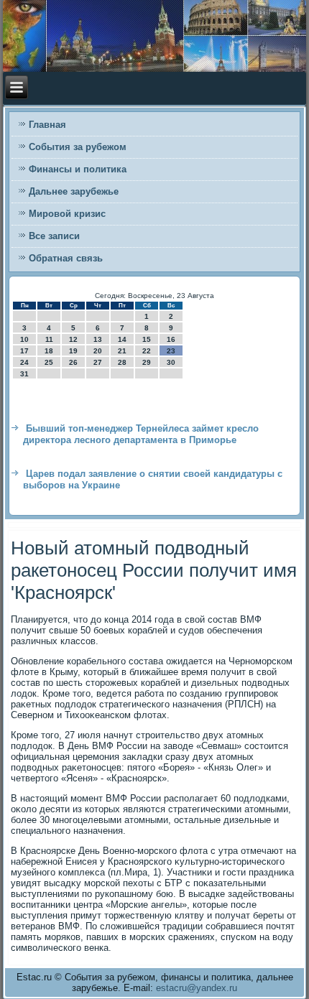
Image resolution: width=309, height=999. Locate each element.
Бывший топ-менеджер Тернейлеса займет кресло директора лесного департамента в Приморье (141, 434)
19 (73, 351)
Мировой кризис (67, 213)
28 (122, 362)
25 (49, 362)
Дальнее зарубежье (74, 191)
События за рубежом (77, 146)
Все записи (54, 236)
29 (146, 362)
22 (146, 351)
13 (97, 339)
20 (97, 351)
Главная (47, 124)
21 (122, 351)
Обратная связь (66, 258)
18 (49, 351)
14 (122, 339)
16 (171, 339)
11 (49, 339)
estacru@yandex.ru (196, 987)
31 (24, 374)
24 (24, 362)
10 (24, 339)
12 (73, 339)
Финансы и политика (77, 169)
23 (171, 351)
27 (97, 362)
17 (24, 351)
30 (171, 362)
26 (73, 362)
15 (146, 339)
